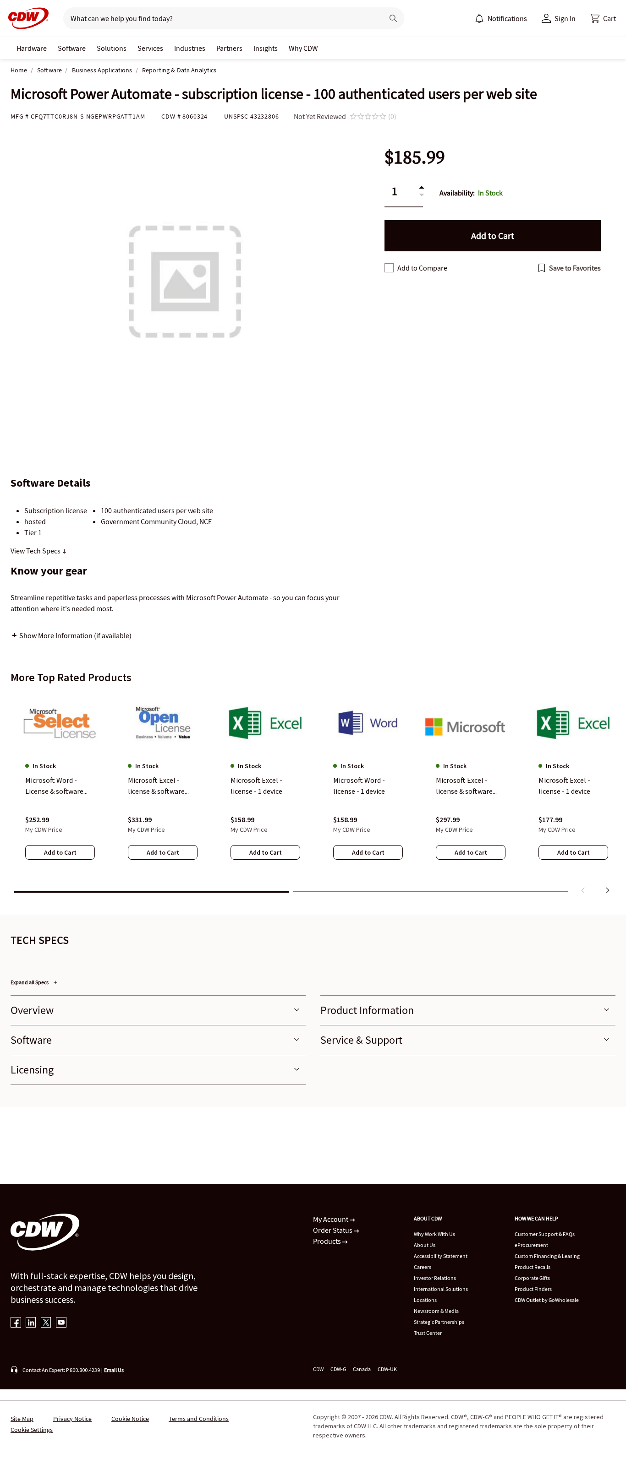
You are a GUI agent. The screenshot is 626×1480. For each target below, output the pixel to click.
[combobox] (219, 18)
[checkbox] (389, 267)
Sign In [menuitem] (565, 18)
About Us (424, 1244)
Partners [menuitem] (229, 48)
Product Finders (533, 1288)
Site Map (22, 1419)
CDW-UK (387, 1369)
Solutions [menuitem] (111, 48)
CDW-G (338, 1369)
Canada (362, 1369)
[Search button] (393, 18)
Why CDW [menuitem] (303, 48)
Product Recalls (532, 1266)
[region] (313, 795)
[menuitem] (479, 18)
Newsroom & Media (436, 1310)
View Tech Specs (36, 550)
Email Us (114, 1369)
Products (327, 1241)
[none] (31, 48)
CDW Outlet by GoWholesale (547, 1299)
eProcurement (531, 1244)
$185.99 (414, 157)
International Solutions (441, 1288)
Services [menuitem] (150, 48)
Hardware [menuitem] (31, 48)
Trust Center (428, 1332)
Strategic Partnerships (439, 1321)
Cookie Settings (32, 1430)
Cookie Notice (130, 1419)
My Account (331, 1219)
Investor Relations (435, 1277)
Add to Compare (422, 267)
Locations (425, 1299)
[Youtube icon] (61, 1323)
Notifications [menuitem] (507, 18)
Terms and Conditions (199, 1419)
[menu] (501, 18)
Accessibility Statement (440, 1255)
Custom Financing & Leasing (547, 1255)
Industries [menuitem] (189, 48)
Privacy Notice (72, 1419)
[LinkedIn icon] (31, 1323)
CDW (318, 1369)
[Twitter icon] (46, 1323)
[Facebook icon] (16, 1323)
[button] (603, 18)
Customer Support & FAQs (545, 1234)
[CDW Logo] (26, 18)
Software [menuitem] (72, 48)
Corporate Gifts (532, 1277)
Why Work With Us (434, 1234)
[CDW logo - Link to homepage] (26, 18)
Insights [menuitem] (265, 48)
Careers (422, 1266)
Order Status (333, 1230)
